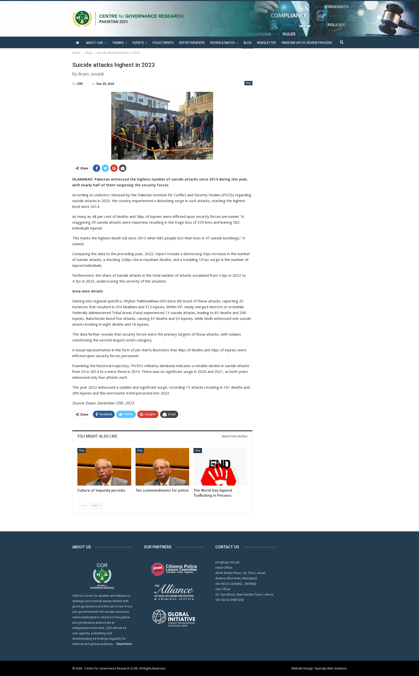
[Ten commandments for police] (162, 467)
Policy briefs (163, 42)
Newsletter (266, 42)
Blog (247, 42)
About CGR (94, 42)
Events (138, 42)
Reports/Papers (192, 42)
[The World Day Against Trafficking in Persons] (220, 467)
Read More (124, 644)
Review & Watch (222, 42)
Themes (118, 42)
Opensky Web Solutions (330, 668)
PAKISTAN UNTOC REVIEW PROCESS (307, 42)
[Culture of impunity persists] (104, 467)
